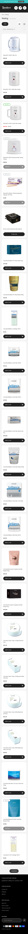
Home (3, 14)
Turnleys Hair (8, 929)
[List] (24, 24)
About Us (4, 903)
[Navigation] (24, 8)
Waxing (7, 14)
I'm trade (21, 1)
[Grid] (19, 24)
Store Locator (5, 905)
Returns (4, 894)
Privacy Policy (5, 910)
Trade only (14, 234)
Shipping (4, 891)
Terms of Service (6, 908)
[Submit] (24, 920)
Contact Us (4, 889)
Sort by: (4, 29)
